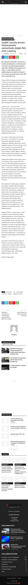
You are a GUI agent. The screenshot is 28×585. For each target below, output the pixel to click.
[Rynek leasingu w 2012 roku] (5, 436)
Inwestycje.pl (14, 517)
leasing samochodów (17, 293)
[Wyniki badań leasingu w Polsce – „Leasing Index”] (5, 539)
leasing (9, 293)
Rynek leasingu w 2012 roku (18, 434)
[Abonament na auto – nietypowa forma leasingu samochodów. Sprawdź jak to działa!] (5, 531)
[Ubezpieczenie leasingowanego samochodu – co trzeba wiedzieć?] (5, 546)
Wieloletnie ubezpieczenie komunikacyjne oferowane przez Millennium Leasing (6, 316)
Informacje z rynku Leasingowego (8, 39)
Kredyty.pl (14, 519)
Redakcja (6, 53)
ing (14, 292)
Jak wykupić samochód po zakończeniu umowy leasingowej (18, 359)
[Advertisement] (14, 19)
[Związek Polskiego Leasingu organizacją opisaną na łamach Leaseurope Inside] (7, 461)
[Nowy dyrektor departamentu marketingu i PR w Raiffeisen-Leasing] (5, 443)
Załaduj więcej (13, 449)
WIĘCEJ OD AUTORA (7, 344)
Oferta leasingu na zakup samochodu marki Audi (21, 314)
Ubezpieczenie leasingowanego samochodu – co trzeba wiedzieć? (18, 546)
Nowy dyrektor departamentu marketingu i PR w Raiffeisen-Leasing (18, 443)
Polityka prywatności (11, 578)
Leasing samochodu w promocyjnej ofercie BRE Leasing (17, 420)
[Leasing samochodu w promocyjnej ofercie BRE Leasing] (5, 420)
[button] (26, 2)
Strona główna (5, 35)
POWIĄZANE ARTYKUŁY (8, 342)
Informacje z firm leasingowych (16, 35)
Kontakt (19, 578)
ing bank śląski (20, 292)
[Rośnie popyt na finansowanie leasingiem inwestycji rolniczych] (7, 480)
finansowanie (9, 292)
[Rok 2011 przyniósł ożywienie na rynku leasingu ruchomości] (5, 428)
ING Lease (4, 293)
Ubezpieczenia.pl (14, 520)
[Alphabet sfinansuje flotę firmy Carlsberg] (21, 480)
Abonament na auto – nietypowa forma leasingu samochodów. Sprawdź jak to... (18, 531)
